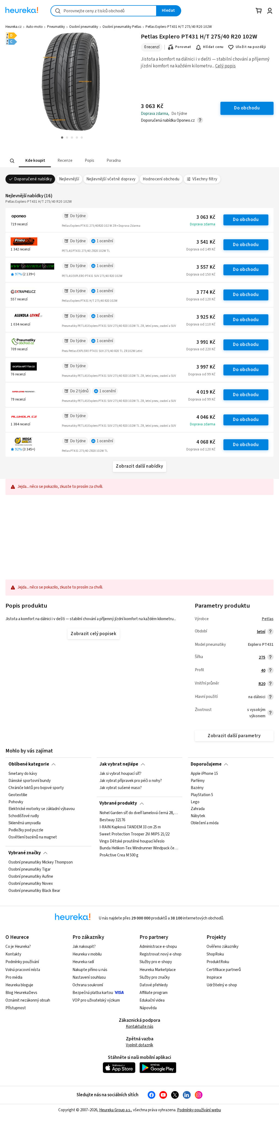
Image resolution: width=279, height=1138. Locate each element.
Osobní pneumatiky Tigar (29, 869)
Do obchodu (246, 219)
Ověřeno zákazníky (222, 946)
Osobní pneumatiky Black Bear (34, 890)
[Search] (12, 160)
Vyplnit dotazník (139, 1045)
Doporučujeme (206, 764)
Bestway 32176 (112, 820)
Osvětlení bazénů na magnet (32, 837)
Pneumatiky (56, 26)
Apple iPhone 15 (204, 773)
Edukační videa (152, 1000)
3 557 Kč (205, 267)
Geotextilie (17, 795)
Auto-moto (34, 26)
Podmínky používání (22, 962)
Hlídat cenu (213, 46)
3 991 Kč (205, 342)
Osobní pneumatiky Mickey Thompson (40, 862)
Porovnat (183, 46)
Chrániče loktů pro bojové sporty (36, 788)
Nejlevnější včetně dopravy (111, 179)
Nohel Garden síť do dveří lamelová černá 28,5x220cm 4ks (139, 813)
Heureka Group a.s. (115, 1110)
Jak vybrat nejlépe (118, 764)
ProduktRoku (218, 962)
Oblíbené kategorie (28, 764)
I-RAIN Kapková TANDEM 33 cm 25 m (130, 827)
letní (261, 632)
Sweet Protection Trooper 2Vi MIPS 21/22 (134, 834)
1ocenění (105, 241)
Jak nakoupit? (84, 946)
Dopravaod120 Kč (200, 299)
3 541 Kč (205, 242)
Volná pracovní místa (22, 970)
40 (263, 670)
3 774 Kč (205, 292)
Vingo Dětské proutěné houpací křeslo (132, 841)
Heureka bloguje (19, 985)
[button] (35, 161)
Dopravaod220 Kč (200, 349)
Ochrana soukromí (87, 985)
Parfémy (198, 781)
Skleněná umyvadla (24, 823)
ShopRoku (215, 954)
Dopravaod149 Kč (200, 249)
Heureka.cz (13, 26)
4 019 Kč (205, 392)
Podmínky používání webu (199, 1110)
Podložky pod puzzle (25, 830)
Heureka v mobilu (87, 954)
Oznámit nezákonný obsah (27, 1000)
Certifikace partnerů (224, 970)
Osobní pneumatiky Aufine (30, 876)
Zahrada (198, 809)
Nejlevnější (69, 179)
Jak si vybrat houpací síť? (120, 773)
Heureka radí (83, 962)
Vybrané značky (24, 853)
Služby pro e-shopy (156, 962)
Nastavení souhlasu (89, 977)
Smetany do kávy (22, 773)
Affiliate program (154, 993)
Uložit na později (251, 46)
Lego (195, 802)
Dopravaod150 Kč (200, 274)
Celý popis (225, 66)
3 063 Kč (205, 217)
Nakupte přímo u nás (89, 970)
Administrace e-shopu (158, 946)
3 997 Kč (205, 367)
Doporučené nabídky (33, 179)
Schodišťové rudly (23, 816)
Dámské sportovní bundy (29, 781)
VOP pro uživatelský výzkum (96, 1000)
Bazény (197, 788)
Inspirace (214, 977)
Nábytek (198, 816)
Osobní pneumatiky (83, 26)
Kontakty (13, 954)
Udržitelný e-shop (222, 985)
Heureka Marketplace (158, 970)
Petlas (268, 619)
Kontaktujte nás (139, 1026)
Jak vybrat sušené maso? (120, 788)
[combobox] (103, 10)
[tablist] (105, 161)
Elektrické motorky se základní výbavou (41, 809)
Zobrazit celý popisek (93, 634)
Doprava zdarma (202, 224)
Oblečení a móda (205, 823)
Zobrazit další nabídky (139, 466)
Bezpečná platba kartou (92, 993)
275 (262, 657)
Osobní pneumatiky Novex (30, 883)
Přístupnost (15, 1008)
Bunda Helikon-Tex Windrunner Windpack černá (139, 848)
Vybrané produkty (118, 803)
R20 (262, 684)
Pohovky (15, 802)
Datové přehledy (154, 985)
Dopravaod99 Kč (201, 374)
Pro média (13, 977)
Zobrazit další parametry (234, 736)
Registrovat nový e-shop (160, 954)
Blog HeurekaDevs (21, 993)
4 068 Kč (205, 442)
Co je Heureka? (18, 946)
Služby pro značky (155, 977)
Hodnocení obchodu (161, 179)
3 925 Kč (205, 317)
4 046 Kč (205, 417)
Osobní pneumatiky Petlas (121, 26)
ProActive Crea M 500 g (118, 855)
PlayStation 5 (202, 795)
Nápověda (148, 1008)
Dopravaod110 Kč (200, 324)
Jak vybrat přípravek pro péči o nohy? (130, 781)
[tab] (35, 161)
